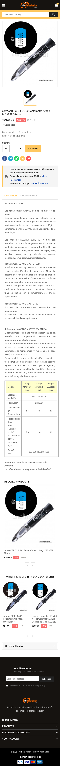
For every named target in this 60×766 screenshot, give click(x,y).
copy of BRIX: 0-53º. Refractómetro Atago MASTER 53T (13, 619)
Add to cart (33, 148)
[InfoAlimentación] (30, 700)
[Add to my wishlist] (28, 158)
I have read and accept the (26, 685)
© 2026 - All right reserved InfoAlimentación (30, 752)
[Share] (4, 158)
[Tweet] (10, 158)
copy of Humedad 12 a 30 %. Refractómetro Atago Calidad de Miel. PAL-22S (44, 619)
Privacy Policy (39, 685)
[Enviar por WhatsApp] (16, 158)
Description (10, 196)
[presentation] (27, 564)
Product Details (28, 196)
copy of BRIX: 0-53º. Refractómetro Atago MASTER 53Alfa (29, 552)
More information (39, 183)
